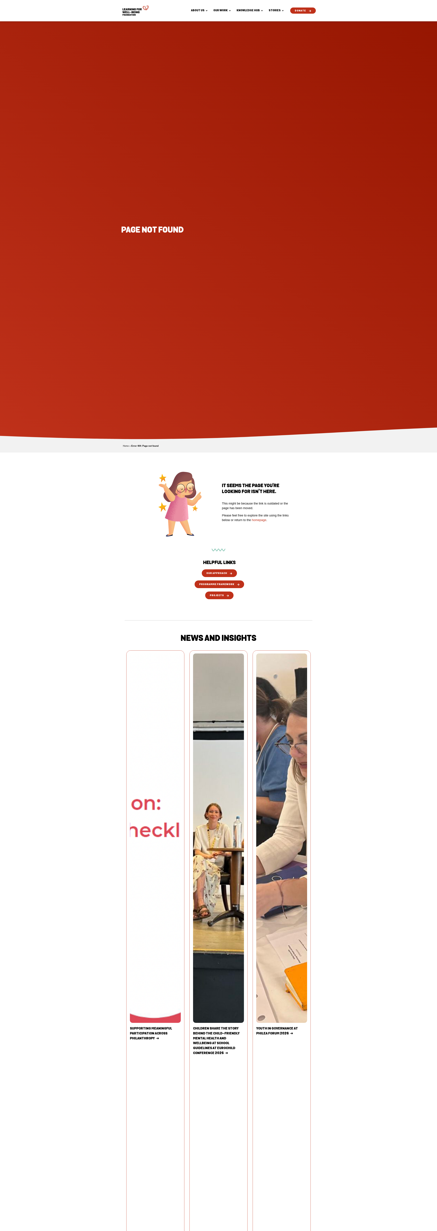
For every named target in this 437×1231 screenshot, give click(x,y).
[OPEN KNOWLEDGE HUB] (262, 10)
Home (126, 446)
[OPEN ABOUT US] (206, 10)
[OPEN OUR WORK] (230, 10)
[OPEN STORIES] (282, 10)
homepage (259, 520)
